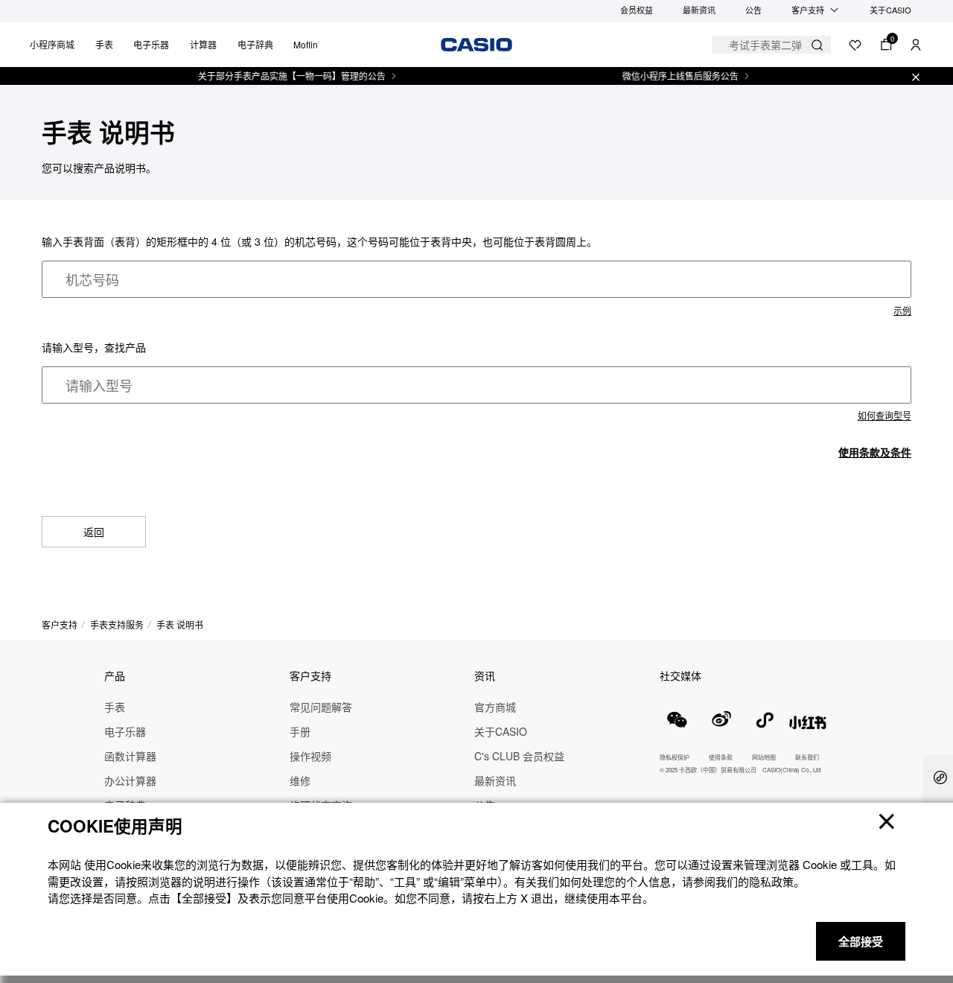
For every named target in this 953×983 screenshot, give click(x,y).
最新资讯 (699, 10)
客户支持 (807, 10)
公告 (753, 10)
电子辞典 (255, 44)
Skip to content (41, 28)
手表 (104, 44)
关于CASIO (890, 10)
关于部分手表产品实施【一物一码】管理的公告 (281, 76)
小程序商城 (52, 44)
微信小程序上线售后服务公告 (670, 76)
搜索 (817, 45)
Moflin (305, 44)
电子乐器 (151, 44)
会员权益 (636, 10)
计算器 (203, 44)
